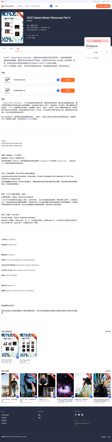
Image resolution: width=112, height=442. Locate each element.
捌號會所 (29, 21)
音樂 (33, 38)
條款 (109, 437)
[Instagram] (76, 415)
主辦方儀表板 (5, 415)
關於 (18, 48)
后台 (95, 1)
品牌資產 (3, 423)
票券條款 (3, 420)
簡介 (5, 48)
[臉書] (79, 415)
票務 (11, 48)
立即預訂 (67, 80)
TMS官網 (30, 119)
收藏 (96, 52)
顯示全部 (108, 331)
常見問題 (3, 417)
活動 (56, 6)
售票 (98, 1)
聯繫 (39, 417)
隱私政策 (104, 437)
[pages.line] (82, 415)
